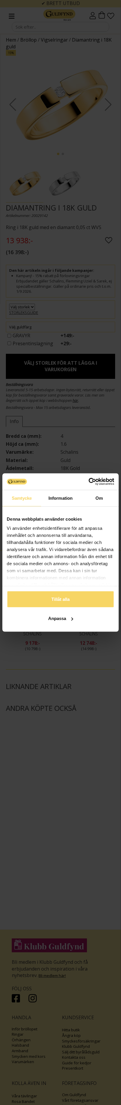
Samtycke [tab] (22, 497)
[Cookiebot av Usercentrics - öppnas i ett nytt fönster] (88, 482)
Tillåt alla (60, 598)
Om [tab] (99, 497)
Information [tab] (60, 497)
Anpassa (57, 618)
